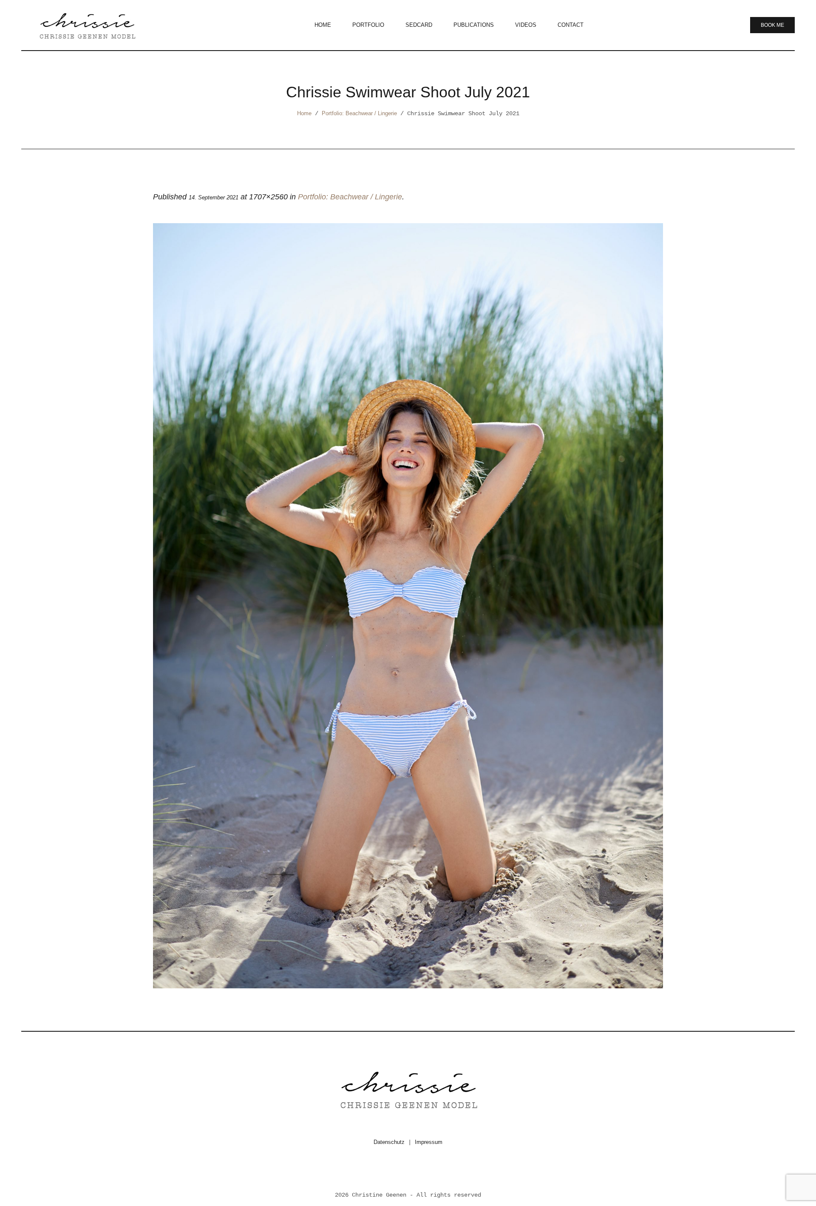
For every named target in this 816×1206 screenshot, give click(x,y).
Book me (772, 25)
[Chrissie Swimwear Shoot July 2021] (408, 605)
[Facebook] (397, 1171)
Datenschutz (389, 1142)
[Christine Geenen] (408, 1089)
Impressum (428, 1142)
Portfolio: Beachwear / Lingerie (359, 113)
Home (304, 113)
